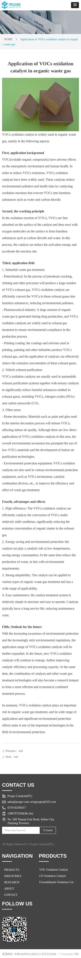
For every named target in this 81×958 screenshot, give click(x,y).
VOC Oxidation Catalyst (53, 869)
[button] (75, 5)
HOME (8, 39)
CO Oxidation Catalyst (52, 875)
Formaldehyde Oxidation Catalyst (59, 882)
